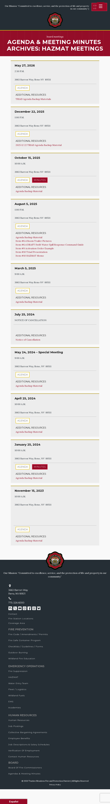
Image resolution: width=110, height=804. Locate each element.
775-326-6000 (16, 602)
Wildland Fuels (16, 695)
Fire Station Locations (20, 618)
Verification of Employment (24, 750)
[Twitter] (15, 608)
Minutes (40, 180)
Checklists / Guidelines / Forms (25, 646)
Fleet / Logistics (17, 689)
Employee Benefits (19, 738)
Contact (12, 614)
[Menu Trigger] (101, 6)
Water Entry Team (18, 683)
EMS (10, 701)
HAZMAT (13, 677)
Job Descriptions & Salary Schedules (29, 744)
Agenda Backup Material (29, 191)
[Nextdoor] (10, 608)
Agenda (22, 88)
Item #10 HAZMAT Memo (30, 255)
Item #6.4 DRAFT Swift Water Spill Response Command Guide (50, 244)
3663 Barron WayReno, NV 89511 (18, 592)
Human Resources (18, 720)
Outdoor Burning (18, 652)
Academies (14, 707)
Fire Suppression (18, 671)
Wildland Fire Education (21, 658)
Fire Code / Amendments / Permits (28, 634)
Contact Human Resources (23, 756)
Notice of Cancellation (28, 339)
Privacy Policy (55, 785)
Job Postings (15, 726)
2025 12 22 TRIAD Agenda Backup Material (39, 145)
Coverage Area (16, 623)
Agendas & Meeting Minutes (24, 773)
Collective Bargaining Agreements (27, 732)
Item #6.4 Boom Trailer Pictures (34, 240)
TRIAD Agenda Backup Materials (33, 99)
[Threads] (34, 608)
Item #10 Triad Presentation (31, 252)
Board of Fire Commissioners (25, 767)
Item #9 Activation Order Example (35, 248)
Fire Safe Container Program (24, 640)
